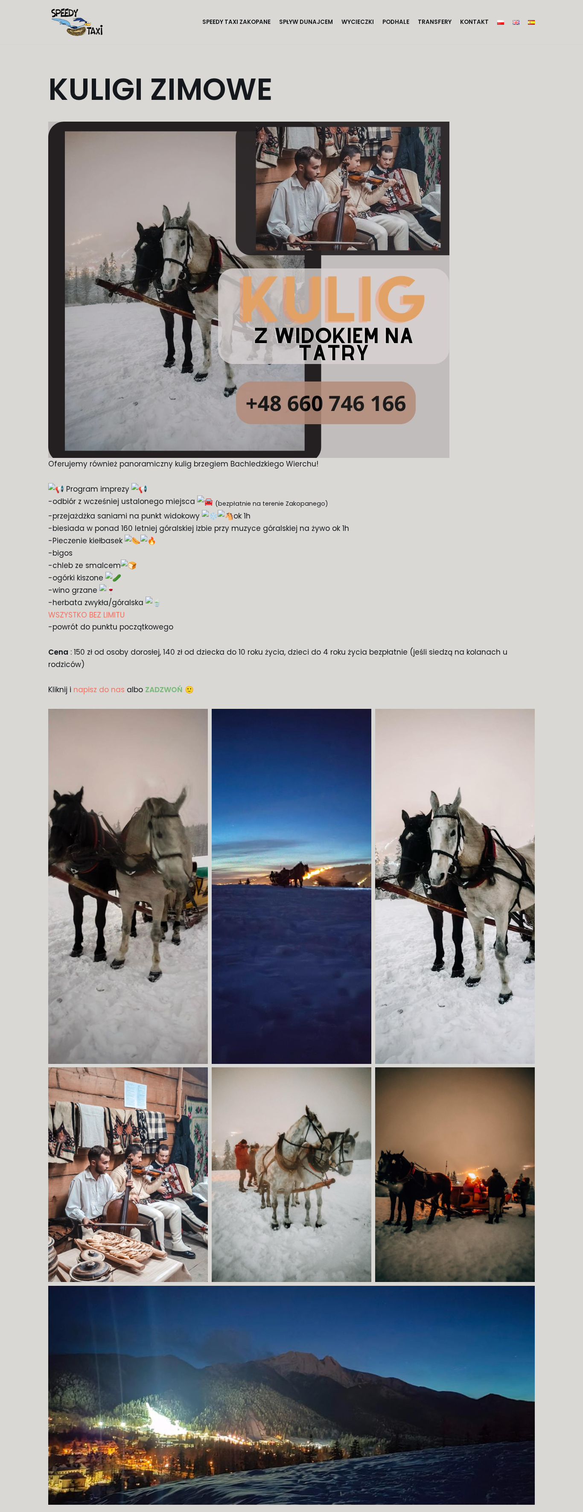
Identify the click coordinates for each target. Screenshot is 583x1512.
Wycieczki (357, 22)
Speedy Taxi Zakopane (236, 22)
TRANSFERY (435, 22)
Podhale (395, 22)
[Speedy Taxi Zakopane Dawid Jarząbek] (79, 22)
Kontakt (474, 22)
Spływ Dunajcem (306, 22)
